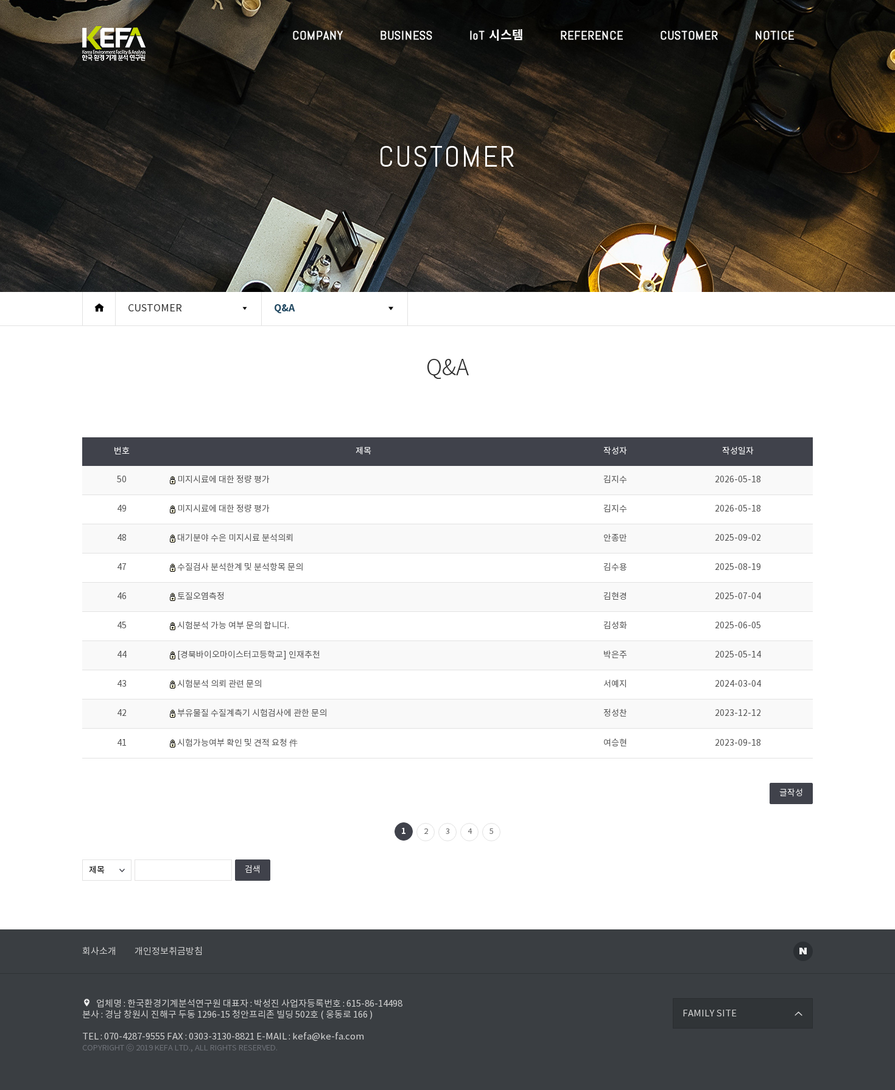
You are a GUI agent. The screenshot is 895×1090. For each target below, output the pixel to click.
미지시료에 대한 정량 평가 (223, 480)
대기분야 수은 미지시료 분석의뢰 (235, 538)
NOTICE (775, 35)
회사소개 (99, 951)
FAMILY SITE (710, 1013)
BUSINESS (406, 35)
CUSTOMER (689, 35)
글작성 (791, 793)
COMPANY (317, 35)
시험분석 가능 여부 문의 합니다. (233, 626)
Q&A (284, 308)
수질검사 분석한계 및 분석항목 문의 (240, 567)
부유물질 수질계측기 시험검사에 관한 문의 (252, 713)
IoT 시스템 (496, 35)
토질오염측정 (201, 597)
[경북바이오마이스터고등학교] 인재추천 (248, 655)
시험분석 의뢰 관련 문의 (219, 684)
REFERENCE (591, 35)
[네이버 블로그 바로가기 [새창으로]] (803, 951)
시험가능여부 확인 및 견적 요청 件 (237, 743)
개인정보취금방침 (169, 951)
